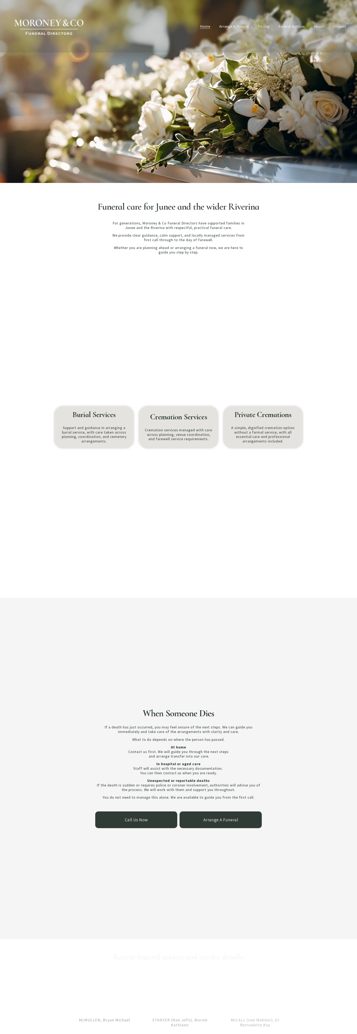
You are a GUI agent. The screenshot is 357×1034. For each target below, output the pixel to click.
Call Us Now (136, 820)
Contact (339, 26)
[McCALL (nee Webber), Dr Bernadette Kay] (255, 1012)
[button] (283, 1006)
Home (205, 26)
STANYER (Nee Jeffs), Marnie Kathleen (179, 1022)
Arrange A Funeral (234, 26)
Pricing (264, 26)
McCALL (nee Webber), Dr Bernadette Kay (255, 1022)
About (319, 26)
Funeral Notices (291, 26)
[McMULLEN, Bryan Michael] (104, 1012)
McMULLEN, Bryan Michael (104, 1019)
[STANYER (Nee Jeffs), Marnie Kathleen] (179, 1012)
